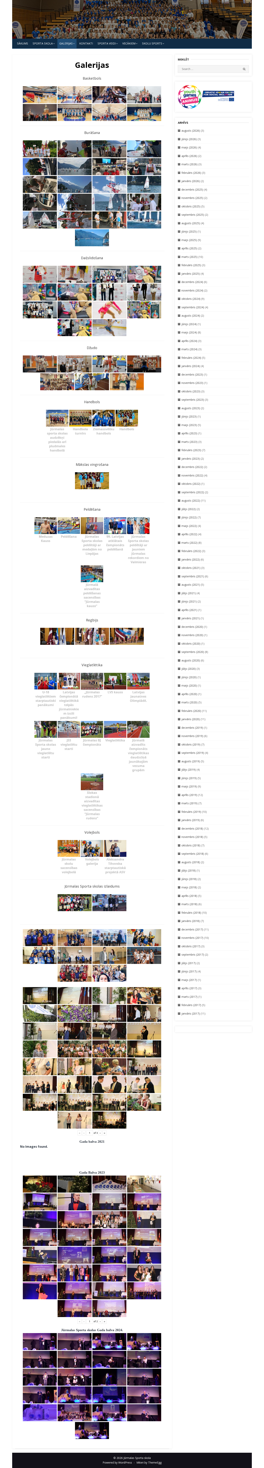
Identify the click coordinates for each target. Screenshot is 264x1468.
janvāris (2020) (190, 719)
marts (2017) (189, 997)
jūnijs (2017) (189, 971)
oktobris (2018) (190, 845)
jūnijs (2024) (189, 324)
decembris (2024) (192, 282)
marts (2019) (189, 803)
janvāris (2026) (190, 181)
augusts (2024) (190, 315)
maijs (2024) (189, 332)
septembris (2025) (192, 214)
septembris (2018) (192, 853)
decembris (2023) (192, 374)
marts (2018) (189, 904)
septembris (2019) (192, 753)
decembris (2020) (192, 627)
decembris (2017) (192, 929)
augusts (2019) (190, 761)
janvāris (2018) (190, 921)
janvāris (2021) (190, 618)
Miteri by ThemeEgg (149, 1462)
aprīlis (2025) (189, 248)
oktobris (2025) (190, 206)
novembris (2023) (192, 383)
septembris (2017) (192, 954)
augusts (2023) (190, 408)
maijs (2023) (189, 425)
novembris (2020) (192, 635)
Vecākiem (128, 43)
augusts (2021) (190, 584)
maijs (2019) (189, 786)
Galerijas (66, 43)
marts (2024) (189, 349)
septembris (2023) (192, 399)
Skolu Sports (152, 43)
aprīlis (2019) (189, 795)
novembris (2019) (192, 736)
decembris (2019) (192, 727)
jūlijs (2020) (188, 669)
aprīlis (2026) (189, 156)
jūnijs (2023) (189, 416)
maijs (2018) (189, 887)
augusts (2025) (190, 223)
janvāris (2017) (190, 1013)
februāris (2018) (191, 912)
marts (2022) (189, 542)
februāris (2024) (191, 358)
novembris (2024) (192, 290)
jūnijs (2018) (189, 879)
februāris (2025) (191, 265)
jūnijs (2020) (189, 677)
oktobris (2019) (190, 744)
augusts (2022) (190, 500)
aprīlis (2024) (189, 341)
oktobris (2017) (190, 946)
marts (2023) (189, 442)
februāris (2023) (191, 450)
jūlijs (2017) (188, 963)
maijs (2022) (189, 526)
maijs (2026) (189, 147)
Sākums (22, 43)
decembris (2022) (192, 467)
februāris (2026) (191, 173)
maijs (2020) (189, 685)
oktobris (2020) (190, 643)
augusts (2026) (190, 130)
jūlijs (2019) (188, 769)
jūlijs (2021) (188, 593)
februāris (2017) (191, 1005)
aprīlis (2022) (189, 534)
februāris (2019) (191, 812)
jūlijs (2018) (188, 870)
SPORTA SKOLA (43, 43)
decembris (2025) (192, 189)
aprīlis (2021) (189, 610)
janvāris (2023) (190, 458)
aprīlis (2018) (189, 896)
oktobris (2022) (190, 484)
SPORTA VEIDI (107, 43)
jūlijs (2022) (188, 509)
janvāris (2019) (190, 820)
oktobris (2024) (190, 299)
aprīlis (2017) (189, 988)
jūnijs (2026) (189, 139)
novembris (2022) (192, 475)
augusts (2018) (190, 862)
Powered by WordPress (117, 1462)
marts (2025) (189, 257)
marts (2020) (189, 702)
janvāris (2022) (190, 559)
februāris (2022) (191, 551)
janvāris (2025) (190, 273)
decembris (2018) (192, 828)
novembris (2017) (192, 938)
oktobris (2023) (190, 391)
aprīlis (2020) (189, 694)
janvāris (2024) (190, 366)
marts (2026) (189, 164)
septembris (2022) (192, 492)
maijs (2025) (189, 240)
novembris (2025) (192, 198)
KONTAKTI (86, 43)
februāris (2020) (191, 711)
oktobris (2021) (190, 568)
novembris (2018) (192, 837)
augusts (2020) (190, 660)
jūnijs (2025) (189, 231)
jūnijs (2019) (189, 778)
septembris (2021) (192, 576)
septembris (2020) (192, 652)
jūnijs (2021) (189, 601)
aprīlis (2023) (189, 433)
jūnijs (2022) (189, 517)
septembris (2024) (192, 307)
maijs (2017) (189, 980)
